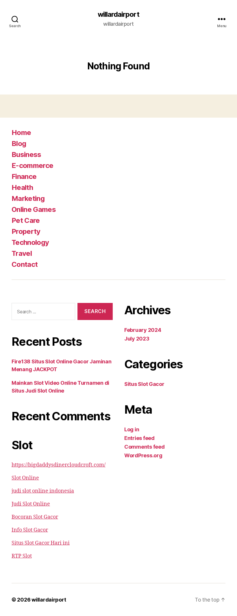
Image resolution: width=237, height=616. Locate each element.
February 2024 (142, 330)
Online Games (34, 209)
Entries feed (139, 438)
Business (26, 154)
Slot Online (25, 478)
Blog (19, 143)
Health (22, 187)
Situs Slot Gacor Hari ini (41, 543)
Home (21, 132)
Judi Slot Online (31, 504)
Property (26, 231)
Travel (22, 253)
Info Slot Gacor (30, 530)
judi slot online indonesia (43, 491)
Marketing (28, 198)
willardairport (118, 14)
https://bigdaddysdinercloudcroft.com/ (58, 465)
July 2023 (136, 339)
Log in (131, 429)
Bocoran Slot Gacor (35, 517)
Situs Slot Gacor (144, 384)
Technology (30, 242)
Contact (25, 264)
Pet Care (26, 220)
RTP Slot (22, 556)
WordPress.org (143, 455)
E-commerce (32, 165)
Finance (24, 176)
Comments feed (144, 447)
